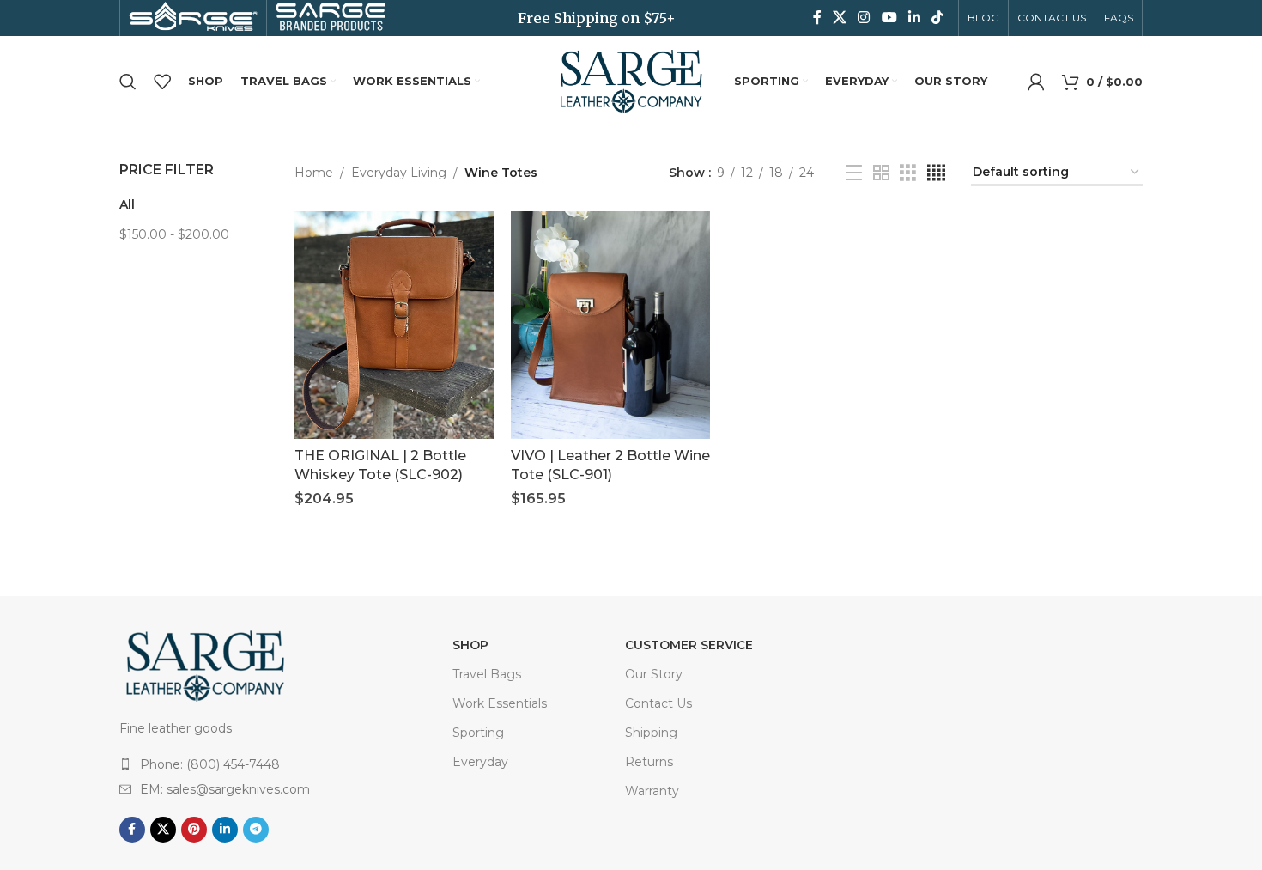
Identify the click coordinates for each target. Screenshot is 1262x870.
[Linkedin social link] (913, 17)
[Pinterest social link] (194, 830)
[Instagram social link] (864, 17)
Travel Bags (486, 674)
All (127, 204)
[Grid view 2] (881, 173)
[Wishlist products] (162, 81)
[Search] (128, 81)
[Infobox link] (193, 18)
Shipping (651, 732)
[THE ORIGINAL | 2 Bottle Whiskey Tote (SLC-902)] (394, 325)
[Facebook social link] (817, 17)
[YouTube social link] (889, 17)
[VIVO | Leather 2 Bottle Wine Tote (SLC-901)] (610, 325)
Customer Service (689, 645)
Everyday (480, 762)
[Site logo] (631, 80)
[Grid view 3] (908, 173)
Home (313, 172)
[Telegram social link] (256, 830)
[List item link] (252, 764)
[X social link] (839, 17)
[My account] (1036, 81)
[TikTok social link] (938, 17)
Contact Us (658, 703)
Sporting (478, 732)
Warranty (652, 791)
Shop (470, 645)
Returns (649, 762)
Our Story (654, 674)
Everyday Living (398, 172)
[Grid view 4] (936, 173)
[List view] (854, 173)
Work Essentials (499, 703)
